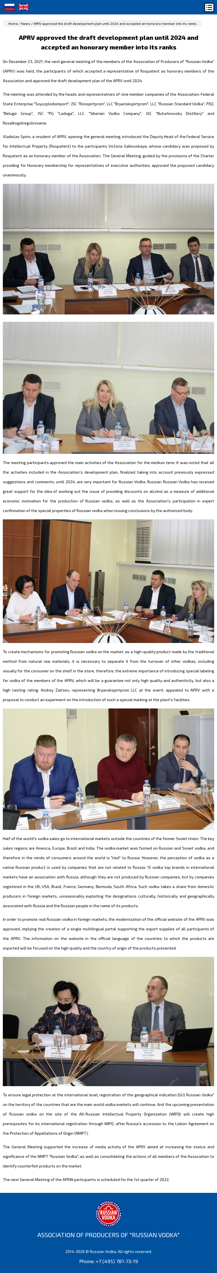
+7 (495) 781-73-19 (117, 1261)
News (25, 23)
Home (13, 23)
